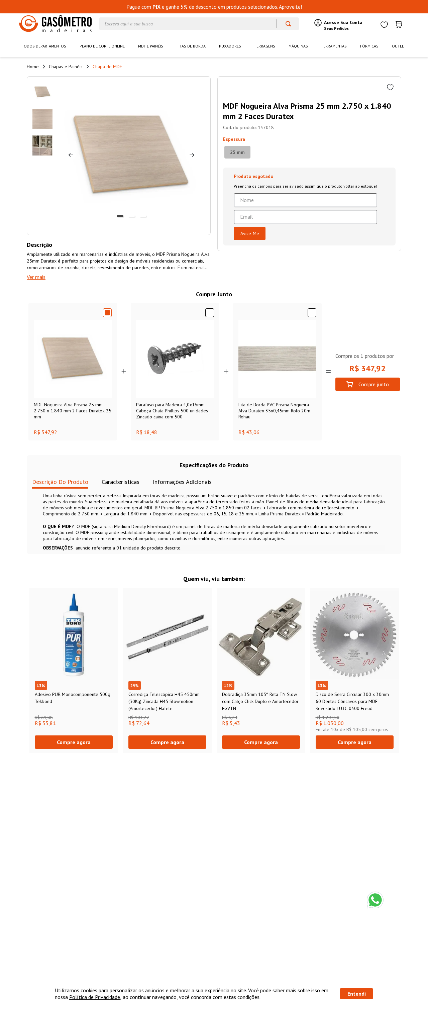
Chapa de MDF (107, 67)
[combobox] (199, 23)
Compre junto (373, 384)
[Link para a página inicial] (33, 67)
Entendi (356, 993)
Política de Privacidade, (95, 997)
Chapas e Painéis (66, 67)
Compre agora (74, 742)
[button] (237, 152)
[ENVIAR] (249, 233)
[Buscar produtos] (285, 23)
